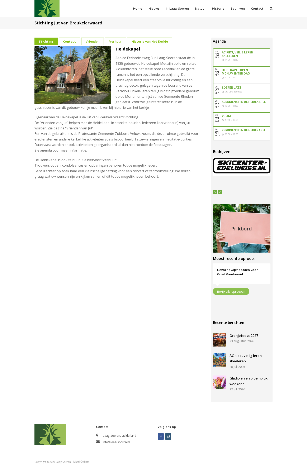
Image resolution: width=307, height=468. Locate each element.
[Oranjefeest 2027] (219, 340)
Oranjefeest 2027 (244, 335)
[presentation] (215, 192)
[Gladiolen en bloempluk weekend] (219, 382)
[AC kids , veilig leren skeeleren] (219, 360)
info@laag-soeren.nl (116, 442)
